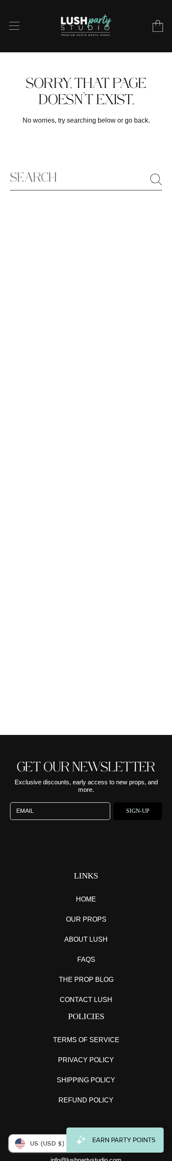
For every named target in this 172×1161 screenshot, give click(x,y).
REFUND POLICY (86, 1100)
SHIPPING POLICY (86, 1080)
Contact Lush (86, 999)
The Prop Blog (86, 979)
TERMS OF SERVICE (86, 1039)
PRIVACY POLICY (86, 1059)
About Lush (86, 939)
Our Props (86, 919)
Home (86, 899)
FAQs (86, 959)
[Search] (156, 179)
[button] (14, 26)
